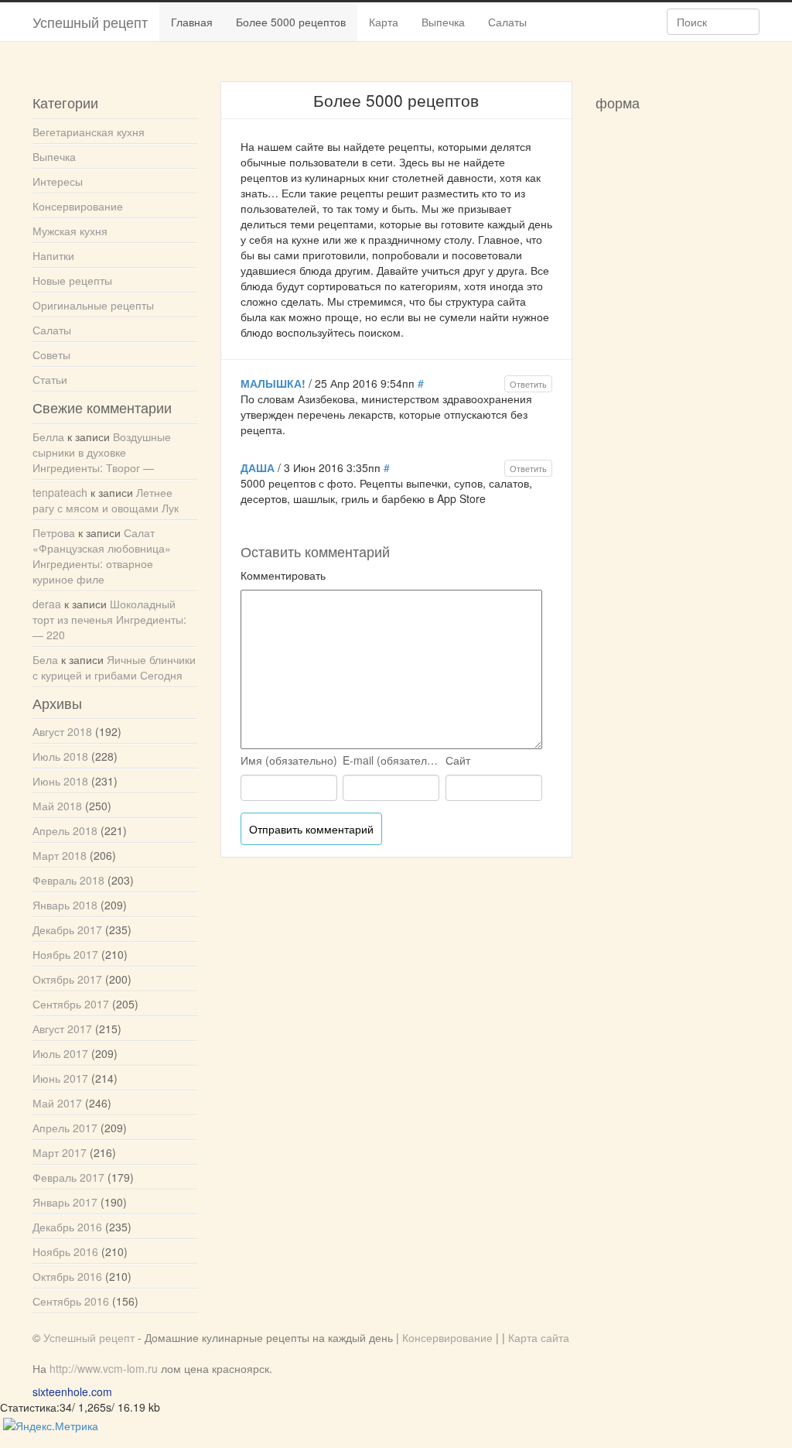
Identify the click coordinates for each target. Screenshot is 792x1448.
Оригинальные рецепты (93, 305)
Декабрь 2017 (67, 929)
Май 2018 (57, 805)
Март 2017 (59, 1152)
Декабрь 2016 (67, 1226)
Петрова (53, 532)
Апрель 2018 (64, 830)
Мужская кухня (70, 230)
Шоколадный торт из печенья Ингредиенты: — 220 (109, 619)
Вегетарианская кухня (88, 131)
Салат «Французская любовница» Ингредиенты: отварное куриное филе (101, 556)
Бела (45, 659)
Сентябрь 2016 (70, 1301)
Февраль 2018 (68, 880)
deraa (46, 603)
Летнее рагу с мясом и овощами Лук (105, 499)
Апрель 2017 (64, 1127)
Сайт (458, 760)
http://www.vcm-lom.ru (104, 1368)
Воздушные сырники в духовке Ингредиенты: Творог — (101, 452)
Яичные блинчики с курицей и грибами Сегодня (114, 667)
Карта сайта (538, 1337)
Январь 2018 (64, 904)
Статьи (49, 379)
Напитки (53, 255)
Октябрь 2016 (67, 1276)
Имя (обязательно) (289, 760)
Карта (383, 21)
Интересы (57, 181)
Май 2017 (57, 1103)
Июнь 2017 (60, 1078)
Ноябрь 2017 (65, 954)
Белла (48, 436)
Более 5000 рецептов (291, 21)
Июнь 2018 (60, 781)
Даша (258, 467)
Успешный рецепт (90, 22)
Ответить (528, 384)
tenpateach (59, 492)
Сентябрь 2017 (70, 1004)
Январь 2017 (64, 1202)
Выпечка (443, 21)
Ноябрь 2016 (65, 1251)
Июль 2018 (60, 756)
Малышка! (273, 383)
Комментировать (283, 575)
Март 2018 (59, 855)
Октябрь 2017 (67, 979)
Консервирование (77, 206)
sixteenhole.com (72, 1391)
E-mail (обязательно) (392, 760)
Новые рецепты (72, 280)
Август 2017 (62, 1028)
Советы (51, 354)
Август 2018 (62, 731)
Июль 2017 (60, 1053)
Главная (192, 21)
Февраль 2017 (68, 1177)
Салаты (507, 21)
